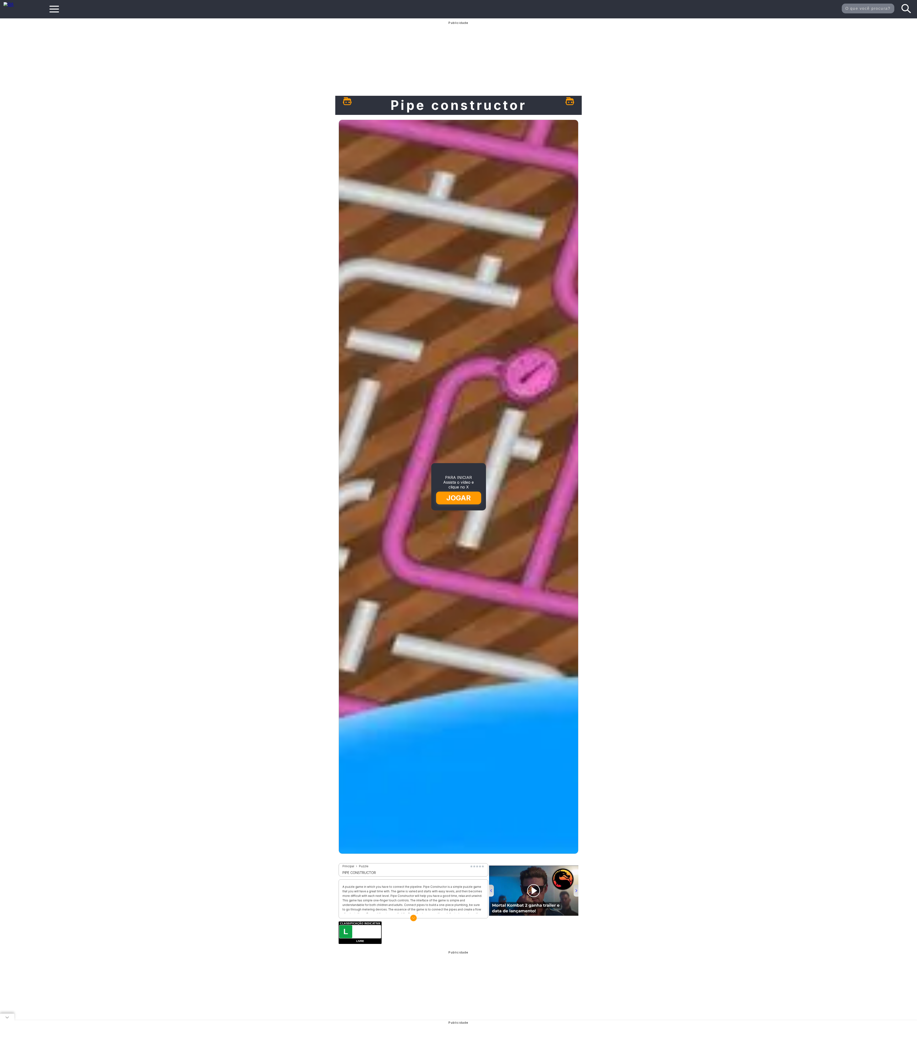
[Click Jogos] (12, 5)
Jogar (458, 498)
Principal (348, 866)
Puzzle (363, 866)
